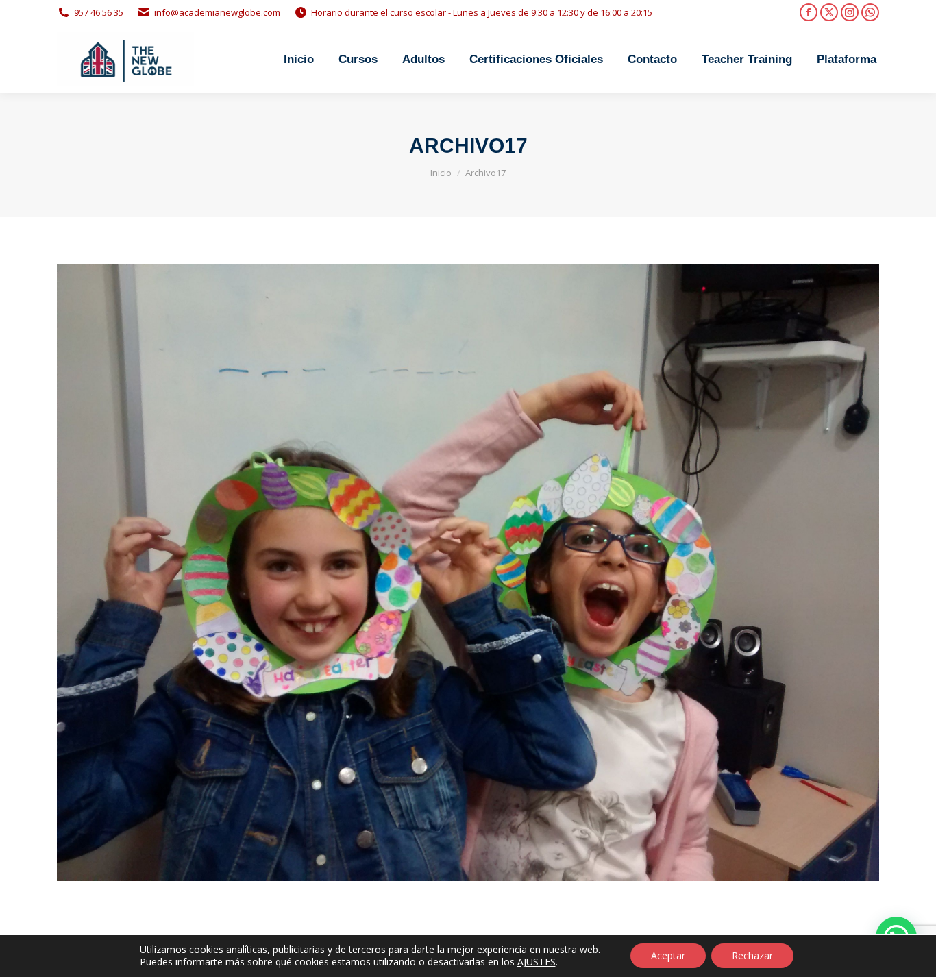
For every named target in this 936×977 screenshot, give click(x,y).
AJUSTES (536, 962)
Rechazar (752, 955)
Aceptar (668, 955)
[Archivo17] (468, 572)
